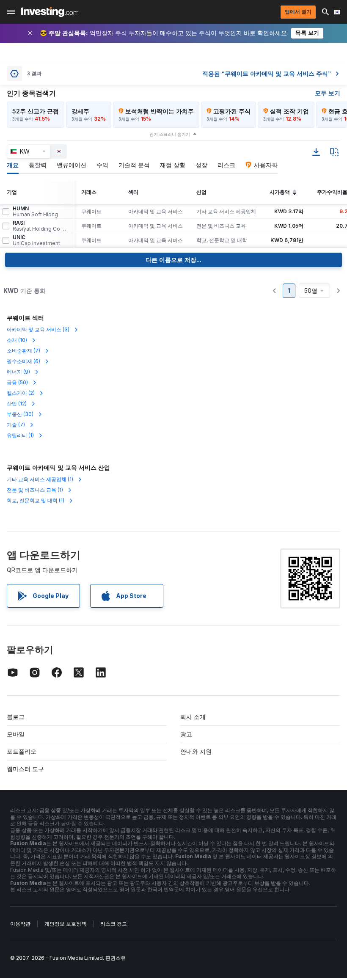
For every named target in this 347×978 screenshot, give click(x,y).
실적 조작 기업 (289, 111)
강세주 (80, 111)
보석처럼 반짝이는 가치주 (159, 111)
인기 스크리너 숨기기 (169, 134)
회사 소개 (193, 716)
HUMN (35, 212)
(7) (23, 350)
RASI (40, 226)
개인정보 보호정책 (65, 923)
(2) (21, 393)
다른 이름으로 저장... (173, 259)
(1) (20, 435)
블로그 (16, 716)
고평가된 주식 (232, 111)
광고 (186, 734)
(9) (18, 372)
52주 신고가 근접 (35, 111)
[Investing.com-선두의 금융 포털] (49, 12)
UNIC (36, 240)
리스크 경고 (113, 923)
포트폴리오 (21, 751)
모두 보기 (327, 92)
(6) (23, 361)
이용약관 (20, 923)
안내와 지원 (196, 751)
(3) (38, 329)
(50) (17, 382)
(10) (17, 340)
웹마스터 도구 (25, 768)
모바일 (16, 734)
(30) (20, 414)
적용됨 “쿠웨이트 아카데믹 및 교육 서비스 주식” (266, 73)
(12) (17, 403)
